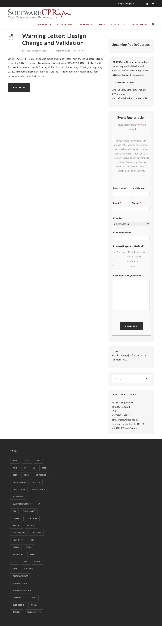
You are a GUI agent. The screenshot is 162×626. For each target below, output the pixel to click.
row (25, 562)
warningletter (34, 612)
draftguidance (38, 489)
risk (15, 562)
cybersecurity (19, 482)
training (16, 612)
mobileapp (36, 533)
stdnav (33, 598)
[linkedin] (147, 3)
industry (31, 525)
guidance (17, 518)
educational (18, 497)
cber (44, 468)
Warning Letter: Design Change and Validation (54, 39)
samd (15, 569)
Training (83, 24)
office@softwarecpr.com (125, 419)
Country (117, 218)
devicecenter (19, 489)
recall (29, 547)
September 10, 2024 (37, 51)
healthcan (32, 518)
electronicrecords (22, 504)
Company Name (122, 232)
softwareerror (20, 583)
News (82, 51)
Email (117, 203)
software (28, 569)
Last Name (139, 188)
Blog (102, 24)
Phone (136, 203)
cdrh (26, 475)
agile (15, 468)
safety (37, 562)
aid (34, 468)
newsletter (18, 540)
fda (14, 511)
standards (18, 598)
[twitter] (153, 3)
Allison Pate (63, 51)
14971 (15, 461)
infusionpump (19, 533)
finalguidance (29, 511)
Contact (116, 24)
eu (39, 504)
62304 (27, 461)
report (33, 554)
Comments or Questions (127, 275)
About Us (137, 24)
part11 (16, 547)
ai (25, 468)
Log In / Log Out (126, 3)
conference (41, 475)
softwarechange (20, 576)
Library (42, 24)
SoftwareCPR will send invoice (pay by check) (133, 254)
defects (36, 482)
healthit (16, 525)
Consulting (64, 24)
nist (32, 540)
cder (15, 475)
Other (133, 266)
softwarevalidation (22, 590)
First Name (120, 188)
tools (34, 605)
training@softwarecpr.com (132, 355)
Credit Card (133, 261)
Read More (19, 87)
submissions (18, 605)
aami (38, 461)
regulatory (18, 554)
